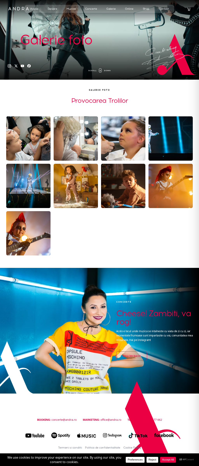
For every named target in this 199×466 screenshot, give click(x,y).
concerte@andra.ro (64, 420)
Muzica (71, 8)
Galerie (111, 8)
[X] (16, 66)
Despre (52, 8)
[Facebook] (29, 66)
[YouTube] (22, 66)
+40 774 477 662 (151, 420)
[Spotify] (61, 435)
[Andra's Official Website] (18, 8)
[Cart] (189, 9)
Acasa (34, 8)
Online (129, 8)
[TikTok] (138, 435)
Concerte (91, 8)
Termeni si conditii (70, 447)
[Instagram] (9, 66)
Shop (146, 8)
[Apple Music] (86, 435)
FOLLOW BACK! (132, 356)
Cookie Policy (132, 447)
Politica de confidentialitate (102, 447)
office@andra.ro (110, 420)
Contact (164, 8)
